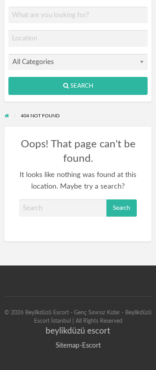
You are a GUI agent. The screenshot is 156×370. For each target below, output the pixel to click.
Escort (91, 345)
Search (81, 86)
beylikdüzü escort (78, 331)
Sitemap (68, 345)
